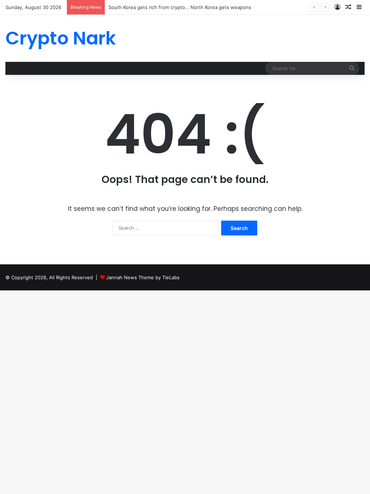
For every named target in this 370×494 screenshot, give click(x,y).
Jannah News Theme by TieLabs (143, 277)
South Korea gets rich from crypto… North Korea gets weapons (179, 7)
